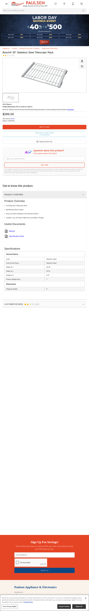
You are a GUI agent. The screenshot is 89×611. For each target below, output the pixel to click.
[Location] (64, 3)
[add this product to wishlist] (82, 66)
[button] (6, 3)
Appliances (6, 48)
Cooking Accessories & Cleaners (29, 48)
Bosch (13, 119)
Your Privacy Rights (9, 606)
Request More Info (45, 141)
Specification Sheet (16, 236)
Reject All (79, 606)
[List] (55, 3)
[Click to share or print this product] (82, 61)
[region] (44, 603)
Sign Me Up (44, 570)
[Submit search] (83, 11)
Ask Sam (44, 165)
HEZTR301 (11, 121)
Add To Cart (44, 127)
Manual (12, 231)
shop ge (44, 42)
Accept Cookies (64, 606)
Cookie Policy (28, 602)
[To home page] (29, 4)
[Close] (85, 598)
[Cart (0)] (81, 3)
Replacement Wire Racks (50, 48)
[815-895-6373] (73, 3)
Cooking (14, 48)
